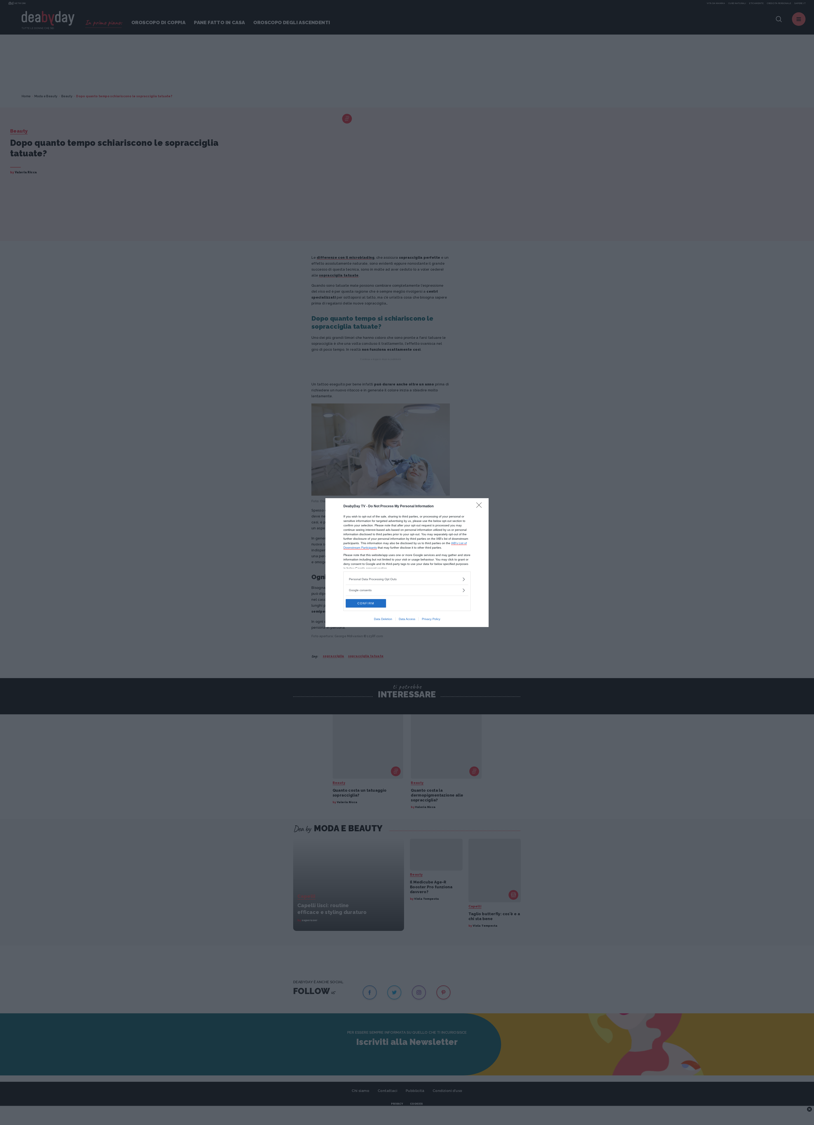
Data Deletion (383, 619)
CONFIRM (365, 603)
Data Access (407, 619)
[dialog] (407, 562)
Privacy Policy (431, 619)
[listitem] (407, 579)
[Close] (480, 506)
